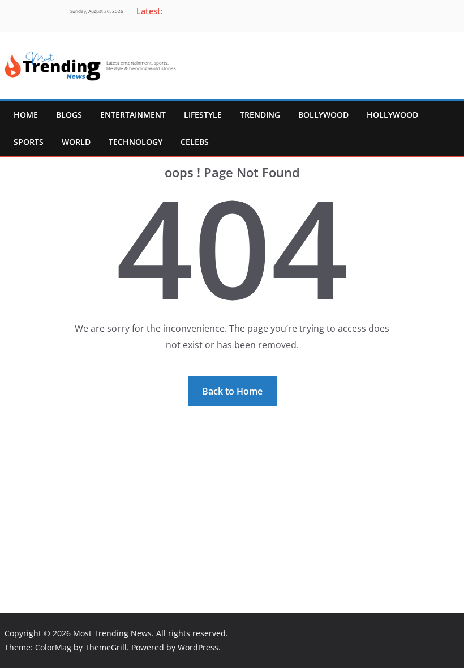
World (76, 141)
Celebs (195, 141)
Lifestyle (203, 114)
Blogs (69, 114)
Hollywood (392, 114)
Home (26, 114)
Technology (135, 141)
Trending (260, 114)
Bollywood (323, 114)
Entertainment (133, 114)
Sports (29, 141)
